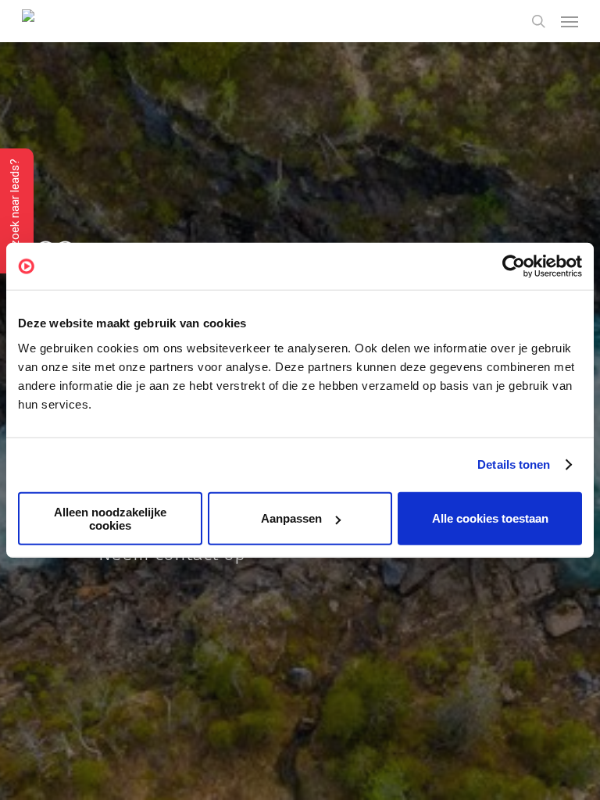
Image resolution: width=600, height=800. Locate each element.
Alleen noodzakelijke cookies (110, 518)
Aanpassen (291, 518)
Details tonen (513, 464)
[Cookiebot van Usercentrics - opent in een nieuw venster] (513, 266)
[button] (569, 21)
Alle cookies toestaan (490, 518)
